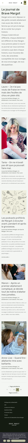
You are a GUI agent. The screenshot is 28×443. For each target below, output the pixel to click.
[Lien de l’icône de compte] (21, 2)
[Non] (26, 437)
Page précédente (14, 386)
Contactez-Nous (8, 412)
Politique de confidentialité (10, 402)
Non (9, 440)
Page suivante (14, 393)
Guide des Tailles (8, 410)
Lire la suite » (5, 257)
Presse (6, 415)
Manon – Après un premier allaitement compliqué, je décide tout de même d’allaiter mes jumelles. (13, 289)
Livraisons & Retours (9, 407)
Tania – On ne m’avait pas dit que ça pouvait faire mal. (12, 165)
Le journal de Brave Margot (9, 98)
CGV (5, 405)
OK (4, 440)
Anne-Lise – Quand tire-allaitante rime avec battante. (13, 361)
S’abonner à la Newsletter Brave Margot (14, 417)
